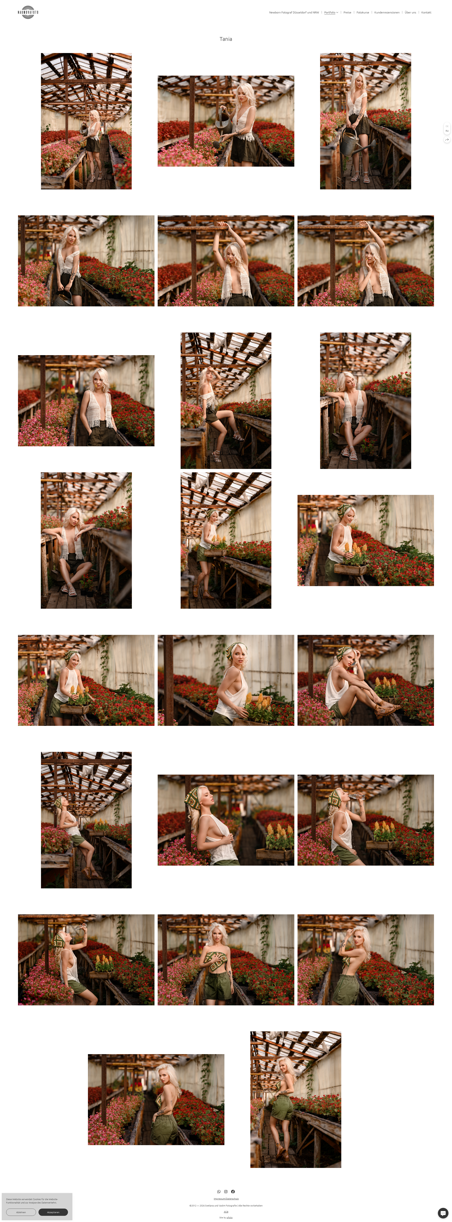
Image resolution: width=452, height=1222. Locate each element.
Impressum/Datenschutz (226, 1198)
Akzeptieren (53, 1212)
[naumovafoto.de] (29, 12)
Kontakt (426, 12)
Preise (347, 12)
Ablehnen (21, 1212)
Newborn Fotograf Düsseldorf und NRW (294, 12)
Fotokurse (363, 12)
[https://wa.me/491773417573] (219, 1191)
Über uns (410, 12)
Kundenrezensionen (387, 12)
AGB (226, 1211)
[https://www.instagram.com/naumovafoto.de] (225, 1191)
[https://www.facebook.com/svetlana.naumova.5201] (233, 1191)
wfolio (230, 1217)
